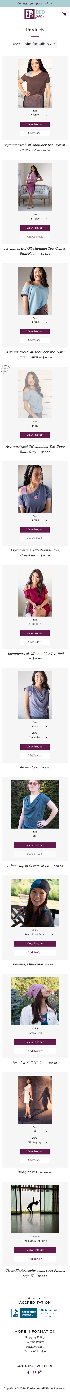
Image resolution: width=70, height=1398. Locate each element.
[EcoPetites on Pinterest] (34, 1372)
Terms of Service (35, 1351)
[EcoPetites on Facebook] (28, 1372)
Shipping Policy (35, 1337)
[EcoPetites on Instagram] (40, 1372)
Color (35, 733)
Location (35, 1236)
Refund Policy (35, 1342)
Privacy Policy (35, 1346)
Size (35, 111)
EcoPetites (33, 1388)
